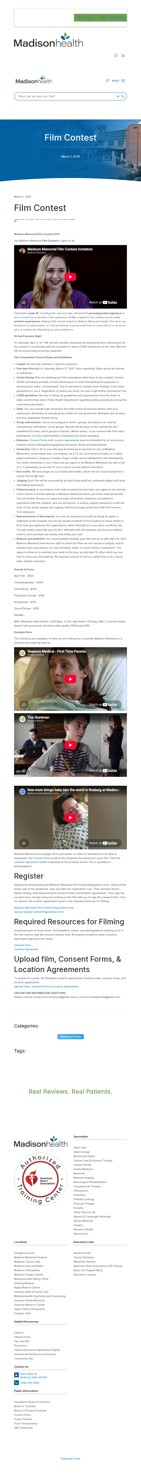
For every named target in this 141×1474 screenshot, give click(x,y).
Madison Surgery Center (28, 1274)
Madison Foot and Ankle (28, 1266)
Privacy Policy (22, 1415)
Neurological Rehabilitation (90, 1182)
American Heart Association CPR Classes (98, 1266)
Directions (85, 17)
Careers (19, 1332)
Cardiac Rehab (82, 1165)
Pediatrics (80, 1195)
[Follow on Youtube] (23, 1437)
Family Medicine (83, 1169)
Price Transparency (25, 1423)
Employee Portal (70, 1458)
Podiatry (79, 1208)
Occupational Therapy (87, 1186)
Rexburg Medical (24, 1283)
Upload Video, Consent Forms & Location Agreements (46, 986)
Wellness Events (70, 1036)
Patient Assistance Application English (37, 1350)
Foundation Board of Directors (32, 1402)
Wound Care (81, 1234)
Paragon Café (22, 1313)
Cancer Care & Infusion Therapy (93, 1160)
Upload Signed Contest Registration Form (39, 911)
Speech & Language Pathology (92, 1216)
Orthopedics (81, 1191)
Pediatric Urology (84, 1199)
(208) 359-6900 (111, 17)
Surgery (78, 1225)
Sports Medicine (83, 1221)
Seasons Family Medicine (29, 1300)
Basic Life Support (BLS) (88, 1270)
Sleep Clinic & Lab (84, 1212)
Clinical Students (84, 1257)
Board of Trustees (25, 1406)
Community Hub (23, 1358)
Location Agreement (26, 862)
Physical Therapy (84, 1203)
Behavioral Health (84, 1156)
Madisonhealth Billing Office (31, 1279)
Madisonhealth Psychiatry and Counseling (39, 1296)
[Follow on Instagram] (30, 1437)
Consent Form (26, 317)
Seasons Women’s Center (29, 1305)
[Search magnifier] (122, 96)
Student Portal (82, 1253)
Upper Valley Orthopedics (29, 1309)
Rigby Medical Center (27, 1287)
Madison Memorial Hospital (30, 1257)
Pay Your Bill (21, 1341)
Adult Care (80, 1147)
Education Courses (85, 1274)
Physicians (20, 1345)
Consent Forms (38, 440)
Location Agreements (66, 440)
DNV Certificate (23, 1428)
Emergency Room (24, 1253)
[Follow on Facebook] (17, 1437)
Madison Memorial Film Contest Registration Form (44, 907)
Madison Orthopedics (27, 1270)
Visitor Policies (23, 1419)
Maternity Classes (84, 1261)
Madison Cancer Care (27, 1261)
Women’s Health (83, 1229)
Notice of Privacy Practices (30, 1410)
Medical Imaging (84, 1178)
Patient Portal (22, 1337)
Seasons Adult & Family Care (31, 1292)
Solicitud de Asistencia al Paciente (35, 1354)
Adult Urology (82, 1152)
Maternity (79, 1173)
